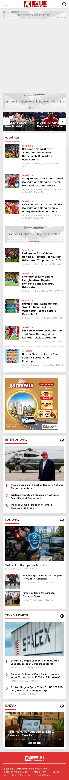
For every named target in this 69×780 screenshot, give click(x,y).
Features (26, 189)
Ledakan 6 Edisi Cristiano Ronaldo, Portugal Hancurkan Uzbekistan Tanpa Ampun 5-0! (41, 257)
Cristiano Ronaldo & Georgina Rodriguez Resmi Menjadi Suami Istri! (35, 496)
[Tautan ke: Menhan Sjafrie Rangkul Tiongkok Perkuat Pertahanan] (12, 581)
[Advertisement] (34, 57)
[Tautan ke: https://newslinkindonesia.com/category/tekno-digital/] (62, 616)
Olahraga (26, 163)
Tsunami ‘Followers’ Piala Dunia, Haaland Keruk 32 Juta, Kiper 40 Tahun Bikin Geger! (35, 676)
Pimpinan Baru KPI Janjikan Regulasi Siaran (39, 594)
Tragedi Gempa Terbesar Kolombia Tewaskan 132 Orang (31, 506)
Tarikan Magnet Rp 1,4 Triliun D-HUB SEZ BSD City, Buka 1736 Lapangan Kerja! (37, 689)
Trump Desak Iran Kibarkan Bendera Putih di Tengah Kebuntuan (37, 486)
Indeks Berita (43, 775)
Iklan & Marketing (21, 775)
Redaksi (55, 771)
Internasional (37, 189)
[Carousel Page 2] (34, 743)
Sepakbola (27, 145)
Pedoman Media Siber (15, 771)
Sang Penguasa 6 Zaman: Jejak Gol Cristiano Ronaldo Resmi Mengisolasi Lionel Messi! (43, 182)
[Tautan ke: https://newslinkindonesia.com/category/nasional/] (62, 520)
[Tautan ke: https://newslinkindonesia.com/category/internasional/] (62, 440)
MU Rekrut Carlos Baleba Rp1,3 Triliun (50, 124)
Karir (5, 775)
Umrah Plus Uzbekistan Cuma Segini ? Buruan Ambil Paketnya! (41, 357)
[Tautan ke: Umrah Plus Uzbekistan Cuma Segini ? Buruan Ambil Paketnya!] (12, 355)
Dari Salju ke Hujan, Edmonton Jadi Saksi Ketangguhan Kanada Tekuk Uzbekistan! (42, 334)
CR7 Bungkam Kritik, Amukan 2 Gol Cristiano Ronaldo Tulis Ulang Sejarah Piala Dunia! (42, 208)
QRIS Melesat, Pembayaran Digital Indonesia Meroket (31, 733)
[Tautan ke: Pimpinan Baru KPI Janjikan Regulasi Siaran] (12, 598)
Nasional (35, 365)
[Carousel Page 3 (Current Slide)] (39, 743)
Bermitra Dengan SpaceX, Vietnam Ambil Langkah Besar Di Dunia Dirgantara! (35, 662)
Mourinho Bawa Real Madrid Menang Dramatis (17, 124)
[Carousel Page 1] (30, 743)
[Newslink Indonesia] (35, 3)
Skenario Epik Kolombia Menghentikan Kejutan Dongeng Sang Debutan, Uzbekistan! (38, 282)
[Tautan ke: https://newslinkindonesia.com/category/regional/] (62, 706)
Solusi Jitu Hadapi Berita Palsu (26, 565)
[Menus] (5, 4)
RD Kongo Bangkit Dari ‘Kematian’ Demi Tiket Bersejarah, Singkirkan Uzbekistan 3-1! (37, 154)
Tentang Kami (39, 771)
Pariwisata (27, 350)
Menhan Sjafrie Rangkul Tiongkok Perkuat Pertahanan (42, 577)
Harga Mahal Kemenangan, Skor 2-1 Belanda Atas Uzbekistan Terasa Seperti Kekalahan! (40, 309)
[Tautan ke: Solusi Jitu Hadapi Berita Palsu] (34, 543)
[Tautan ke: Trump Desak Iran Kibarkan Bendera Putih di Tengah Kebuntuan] (34, 463)
